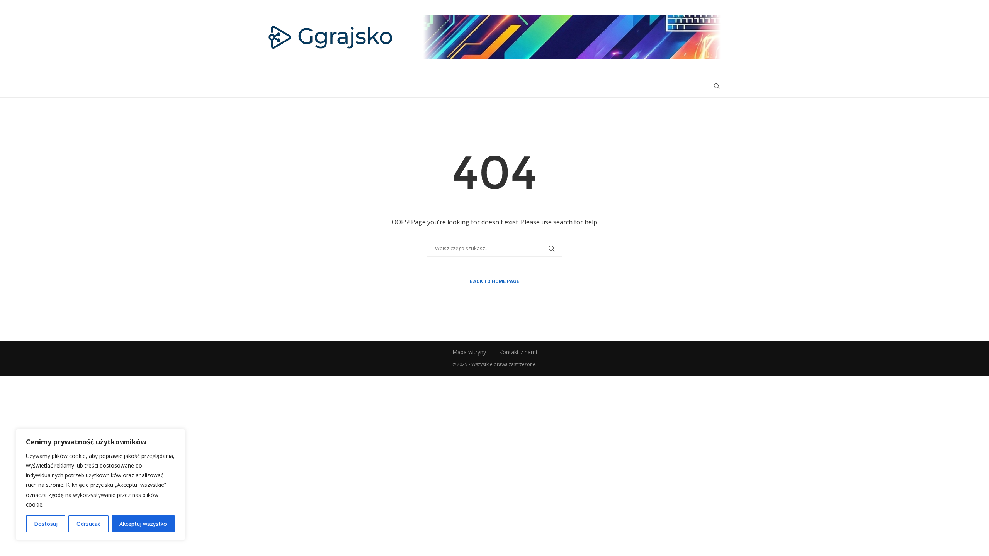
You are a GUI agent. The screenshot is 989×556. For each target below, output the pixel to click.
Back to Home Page (494, 281)
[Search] (717, 86)
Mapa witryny (469, 352)
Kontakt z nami (518, 352)
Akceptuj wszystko (143, 523)
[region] (100, 485)
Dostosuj (46, 523)
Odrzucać (88, 523)
